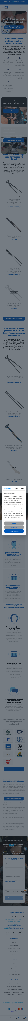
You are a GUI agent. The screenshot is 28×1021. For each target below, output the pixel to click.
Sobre (22, 488)
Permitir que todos (14, 531)
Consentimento (7, 488)
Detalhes (16, 488)
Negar (14, 523)
